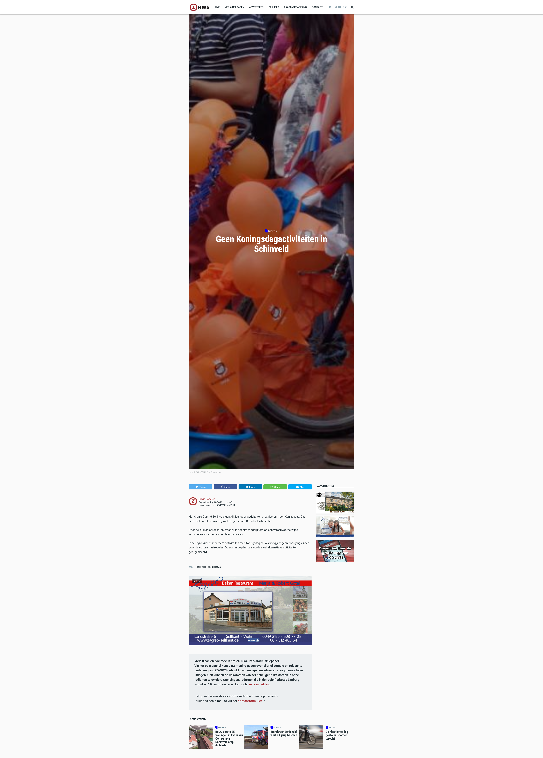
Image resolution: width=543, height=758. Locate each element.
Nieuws (272, 231)
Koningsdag (215, 567)
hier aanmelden (258, 684)
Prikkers (274, 7)
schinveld (201, 567)
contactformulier (250, 701)
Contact (317, 7)
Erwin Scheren (207, 499)
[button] (200, 486)
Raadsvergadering (295, 7)
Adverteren (256, 7)
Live (217, 7)
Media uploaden (234, 7)
